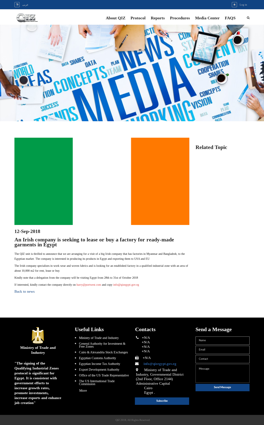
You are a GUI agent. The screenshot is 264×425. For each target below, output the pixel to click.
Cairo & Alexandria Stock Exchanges (103, 352)
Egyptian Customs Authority (97, 358)
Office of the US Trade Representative (104, 375)
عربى (25, 4)
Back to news (24, 291)
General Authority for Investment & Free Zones (102, 345)
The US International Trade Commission (97, 382)
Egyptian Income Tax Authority (99, 364)
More (83, 390)
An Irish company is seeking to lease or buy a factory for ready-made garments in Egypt (94, 242)
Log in (243, 4)
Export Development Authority (99, 369)
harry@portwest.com (89, 284)
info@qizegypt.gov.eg (126, 284)
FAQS (230, 18)
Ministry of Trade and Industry (99, 338)
